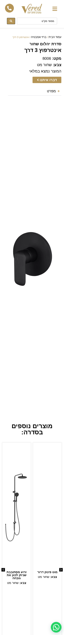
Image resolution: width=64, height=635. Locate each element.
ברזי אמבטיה (38, 37)
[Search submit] (11, 21)
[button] (55, 9)
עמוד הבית (55, 37)
